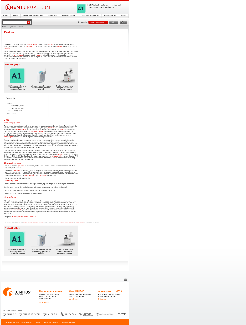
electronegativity (20, 130)
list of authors (80, 222)
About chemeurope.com (50, 291)
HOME (5, 16)
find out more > (44, 302)
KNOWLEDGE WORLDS (90, 16)
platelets (51, 128)
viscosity (7, 48)
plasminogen (8, 137)
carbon (15, 55)
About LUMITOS (76, 291)
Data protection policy (68, 322)
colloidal (60, 154)
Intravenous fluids (30, 217)
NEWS (15, 16)
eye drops (21, 166)
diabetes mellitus (16, 210)
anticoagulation (57, 156)
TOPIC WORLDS (110, 16)
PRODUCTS (52, 16)
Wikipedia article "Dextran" (66, 222)
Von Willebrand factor (35, 131)
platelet (59, 46)
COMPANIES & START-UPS (33, 16)
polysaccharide (32, 44)
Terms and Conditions (51, 322)
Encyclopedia (12, 27)
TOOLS (123, 16)
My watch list (82, 22)
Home (4, 27)
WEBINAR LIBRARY (69, 16)
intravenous (17, 170)
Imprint (38, 322)
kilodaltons (29, 46)
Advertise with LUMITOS (110, 291)
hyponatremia (29, 176)
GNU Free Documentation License (33, 222)
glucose (50, 44)
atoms (21, 55)
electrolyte (43, 176)
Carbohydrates (17, 217)
